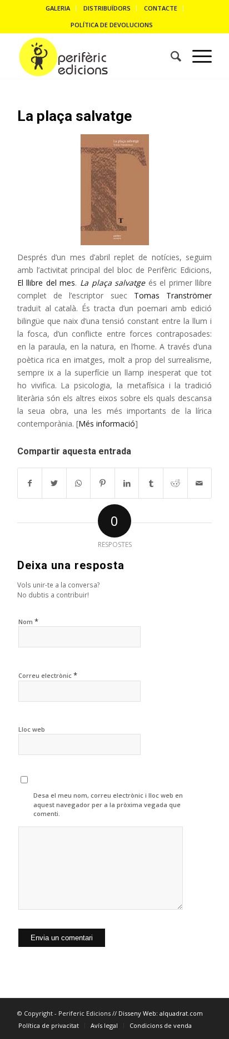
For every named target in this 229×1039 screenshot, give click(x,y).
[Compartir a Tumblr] (151, 483)
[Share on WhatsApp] (79, 483)
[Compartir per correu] (200, 483)
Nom (28, 621)
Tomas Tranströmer (173, 295)
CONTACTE (160, 8)
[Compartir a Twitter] (54, 483)
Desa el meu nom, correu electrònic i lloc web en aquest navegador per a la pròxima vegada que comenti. (108, 804)
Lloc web (31, 729)
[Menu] (196, 56)
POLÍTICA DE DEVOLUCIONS (112, 25)
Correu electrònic (47, 675)
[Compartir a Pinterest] (102, 483)
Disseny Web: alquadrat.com (160, 1013)
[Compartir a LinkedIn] (127, 483)
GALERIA (58, 8)
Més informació (106, 423)
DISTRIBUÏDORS (107, 8)
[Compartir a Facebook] (30, 483)
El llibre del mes (46, 282)
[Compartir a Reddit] (175, 483)
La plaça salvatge (74, 116)
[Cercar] (170, 56)
